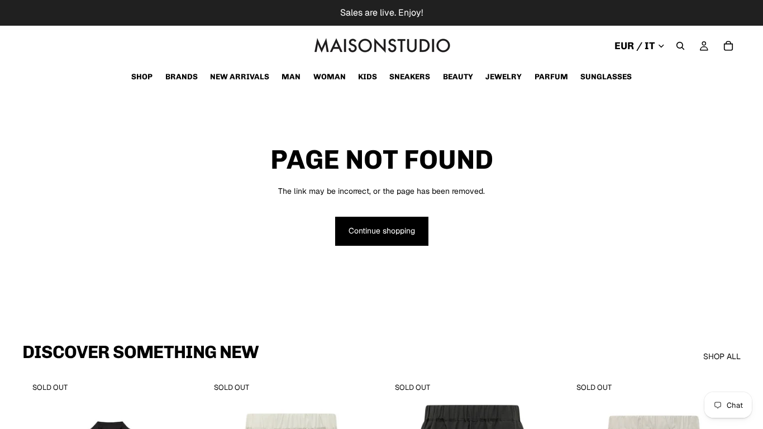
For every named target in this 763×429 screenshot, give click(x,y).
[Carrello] (728, 46)
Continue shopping (382, 231)
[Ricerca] (680, 46)
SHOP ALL (722, 356)
